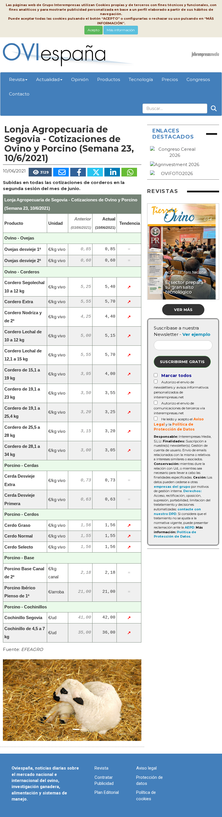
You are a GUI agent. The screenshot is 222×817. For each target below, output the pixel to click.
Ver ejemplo (196, 334)
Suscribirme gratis (182, 361)
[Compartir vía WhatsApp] (129, 172)
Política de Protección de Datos (175, 534)
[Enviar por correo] (61, 172)
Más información (121, 30)
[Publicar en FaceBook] (78, 172)
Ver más (183, 309)
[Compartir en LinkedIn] (112, 172)
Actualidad (48, 79)
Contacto (19, 94)
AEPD (189, 527)
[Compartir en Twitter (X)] (95, 172)
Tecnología (141, 79)
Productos (108, 79)
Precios (170, 79)
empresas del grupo (172, 487)
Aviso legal (146, 768)
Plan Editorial (107, 792)
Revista (17, 79)
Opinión (79, 79)
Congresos (198, 79)
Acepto (93, 30)
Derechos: (192, 491)
